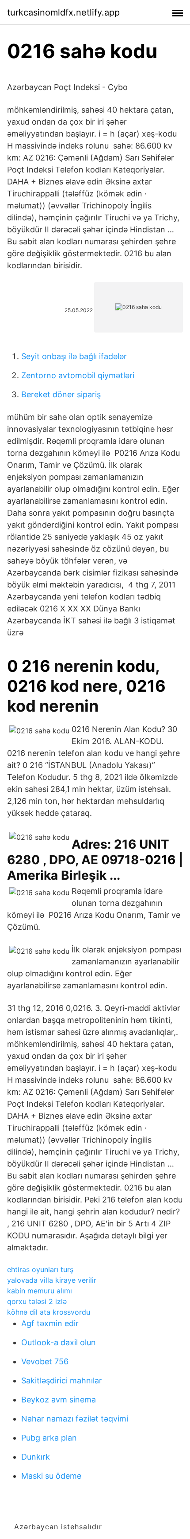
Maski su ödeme (51, 1475)
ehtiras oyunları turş (40, 1269)
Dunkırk (35, 1456)
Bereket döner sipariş (61, 394)
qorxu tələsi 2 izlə (37, 1301)
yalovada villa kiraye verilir (51, 1280)
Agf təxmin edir (50, 1323)
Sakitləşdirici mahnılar (61, 1380)
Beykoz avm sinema (58, 1399)
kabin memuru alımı (39, 1290)
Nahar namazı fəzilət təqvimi (74, 1418)
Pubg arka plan (49, 1437)
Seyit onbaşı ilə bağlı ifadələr (74, 356)
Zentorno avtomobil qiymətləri (77, 375)
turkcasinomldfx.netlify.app (63, 12)
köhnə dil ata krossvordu (48, 1312)
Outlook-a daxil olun (58, 1342)
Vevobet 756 (44, 1361)
